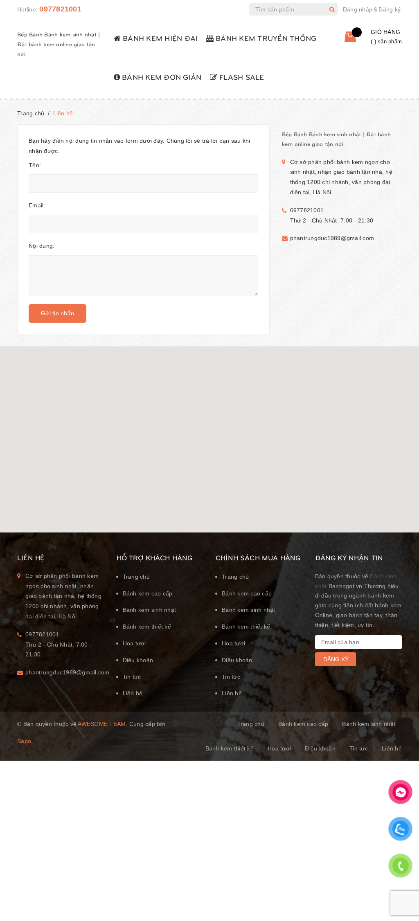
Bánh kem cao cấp (148, 593)
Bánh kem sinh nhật (149, 610)
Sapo (24, 741)
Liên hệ (133, 693)
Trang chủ (136, 576)
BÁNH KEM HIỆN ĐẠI (159, 38)
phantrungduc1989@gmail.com (332, 238)
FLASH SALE (240, 76)
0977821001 (60, 9)
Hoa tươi (134, 643)
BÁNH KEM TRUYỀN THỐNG (265, 38)
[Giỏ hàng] (352, 39)
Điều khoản (138, 660)
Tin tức (132, 677)
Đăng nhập (357, 9)
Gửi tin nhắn (57, 313)
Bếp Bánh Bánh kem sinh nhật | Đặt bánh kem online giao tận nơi (58, 44)
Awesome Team (102, 724)
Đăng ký (389, 9)
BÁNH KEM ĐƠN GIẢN (161, 76)
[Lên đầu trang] (402, 894)
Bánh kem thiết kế (147, 626)
